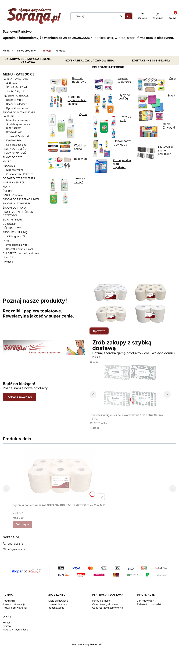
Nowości (8, 257)
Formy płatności (101, 600)
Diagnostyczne (14, 169)
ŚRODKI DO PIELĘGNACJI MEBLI (21, 199)
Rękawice (80, 158)
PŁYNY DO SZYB (12, 157)
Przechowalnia (56, 607)
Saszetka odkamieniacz (20, 248)
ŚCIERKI (7, 190)
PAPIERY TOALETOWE (15, 78)
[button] (128, 16)
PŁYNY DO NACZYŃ (14, 152)
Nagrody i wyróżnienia (15, 629)
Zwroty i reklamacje (14, 604)
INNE (6, 240)
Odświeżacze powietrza (122, 142)
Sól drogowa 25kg (16, 236)
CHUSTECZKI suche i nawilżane (21, 253)
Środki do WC (14, 131)
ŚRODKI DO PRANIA (14, 207)
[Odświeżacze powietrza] (111, 176)
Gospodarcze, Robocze (19, 173)
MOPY (6, 186)
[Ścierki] (156, 143)
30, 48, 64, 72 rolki (17, 87)
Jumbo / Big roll (15, 91)
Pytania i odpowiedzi (149, 604)
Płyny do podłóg (124, 96)
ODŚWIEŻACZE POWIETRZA (19, 178)
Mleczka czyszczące (18, 120)
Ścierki (171, 95)
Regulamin (9, 600)
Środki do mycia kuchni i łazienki (77, 100)
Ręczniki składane (16, 103)
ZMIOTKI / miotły (12, 219)
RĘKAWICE (9, 165)
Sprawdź (99, 331)
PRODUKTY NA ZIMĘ (15, 232)
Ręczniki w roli (14, 99)
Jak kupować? (145, 600)
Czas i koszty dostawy (105, 604)
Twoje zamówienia (58, 600)
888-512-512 (15, 543)
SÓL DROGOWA (12, 227)
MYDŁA (7, 161)
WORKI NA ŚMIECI (13, 182)
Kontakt (7, 622)
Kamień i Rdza (14, 140)
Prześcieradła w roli (17, 244)
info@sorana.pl (16, 549)
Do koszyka (22, 524)
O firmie (7, 625)
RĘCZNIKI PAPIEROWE (15, 95)
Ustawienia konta (57, 604)
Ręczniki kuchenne (17, 108)
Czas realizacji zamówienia (107, 607)
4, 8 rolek (11, 82)
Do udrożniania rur (16, 144)
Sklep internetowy (85, 644)
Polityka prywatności (15, 607)
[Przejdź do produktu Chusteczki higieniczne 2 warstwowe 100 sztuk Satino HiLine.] (130, 385)
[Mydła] (67, 175)
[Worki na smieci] (67, 155)
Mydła (83, 114)
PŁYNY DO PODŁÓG (14, 148)
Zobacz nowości (19, 397)
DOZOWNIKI (10, 223)
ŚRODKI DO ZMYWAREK (16, 203)
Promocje (8, 261)
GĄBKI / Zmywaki (13, 195)
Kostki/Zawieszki (19, 136)
